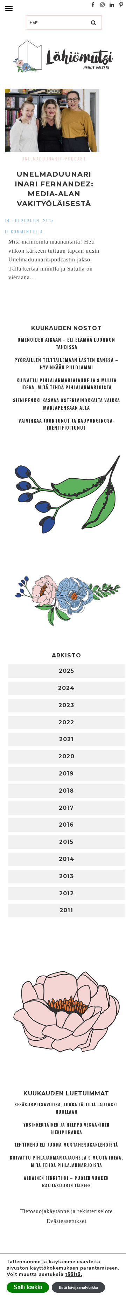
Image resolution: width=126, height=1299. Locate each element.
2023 (66, 705)
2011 (66, 910)
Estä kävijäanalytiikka (78, 1287)
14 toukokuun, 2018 (29, 220)
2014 (66, 859)
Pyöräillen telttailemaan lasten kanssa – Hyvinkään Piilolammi (66, 364)
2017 (66, 808)
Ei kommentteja (24, 231)
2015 (66, 842)
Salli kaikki (28, 1287)
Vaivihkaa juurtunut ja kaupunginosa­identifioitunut (66, 424)
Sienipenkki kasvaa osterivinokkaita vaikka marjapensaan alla (66, 404)
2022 (66, 722)
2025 (66, 671)
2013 (66, 876)
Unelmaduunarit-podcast (54, 159)
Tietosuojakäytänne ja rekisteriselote (66, 1211)
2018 (66, 790)
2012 (66, 893)
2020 (66, 756)
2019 (66, 773)
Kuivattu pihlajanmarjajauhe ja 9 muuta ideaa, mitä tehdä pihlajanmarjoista (66, 384)
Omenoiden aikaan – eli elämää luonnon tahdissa (66, 343)
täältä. (73, 1274)
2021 (66, 739)
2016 (66, 824)
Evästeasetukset (66, 1221)
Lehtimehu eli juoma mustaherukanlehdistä (66, 1145)
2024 (66, 688)
